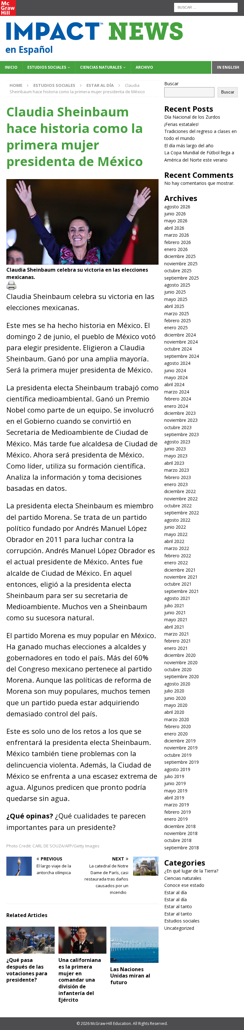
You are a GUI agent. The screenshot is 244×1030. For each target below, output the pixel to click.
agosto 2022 (177, 520)
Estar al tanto (178, 906)
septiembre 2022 (181, 513)
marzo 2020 (176, 719)
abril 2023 (174, 463)
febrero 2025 (177, 320)
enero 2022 (176, 563)
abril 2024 (174, 384)
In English (228, 67)
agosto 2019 (177, 769)
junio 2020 (175, 698)
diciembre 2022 (180, 491)
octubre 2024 (178, 349)
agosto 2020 (177, 684)
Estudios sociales (46, 67)
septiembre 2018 (181, 848)
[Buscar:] (206, 7)
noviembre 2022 (181, 499)
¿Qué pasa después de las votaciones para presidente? (26, 970)
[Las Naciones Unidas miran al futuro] (134, 945)
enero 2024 (176, 406)
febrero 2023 (177, 477)
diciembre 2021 (180, 570)
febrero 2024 (177, 399)
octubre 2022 (178, 506)
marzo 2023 (176, 470)
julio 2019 (174, 776)
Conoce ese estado (184, 885)
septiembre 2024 (181, 356)
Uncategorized (179, 928)
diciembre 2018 (180, 826)
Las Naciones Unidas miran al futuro (130, 976)
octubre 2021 (178, 584)
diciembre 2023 (180, 413)
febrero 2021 (177, 641)
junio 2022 (175, 527)
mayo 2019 (175, 791)
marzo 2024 (176, 392)
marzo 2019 (176, 805)
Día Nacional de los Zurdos (192, 117)
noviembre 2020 (181, 662)
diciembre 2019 (180, 741)
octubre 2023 (178, 427)
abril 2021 (174, 627)
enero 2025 (176, 327)
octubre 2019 (178, 755)
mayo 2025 (175, 299)
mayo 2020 (175, 705)
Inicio (11, 67)
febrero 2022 (177, 556)
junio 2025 (175, 292)
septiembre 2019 (181, 762)
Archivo (144, 67)
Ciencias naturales (101, 67)
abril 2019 (174, 798)
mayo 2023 (175, 456)
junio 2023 (175, 449)
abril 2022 (174, 541)
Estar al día (175, 892)
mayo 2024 (175, 377)
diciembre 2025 (180, 256)
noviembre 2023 (181, 420)
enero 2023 (176, 484)
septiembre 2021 (181, 591)
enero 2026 (176, 249)
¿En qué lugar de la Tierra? (191, 871)
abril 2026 (174, 228)
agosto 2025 (177, 285)
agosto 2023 (177, 442)
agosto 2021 (177, 598)
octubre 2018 (178, 840)
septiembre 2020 (181, 676)
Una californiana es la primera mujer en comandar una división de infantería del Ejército (79, 980)
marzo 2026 (176, 235)
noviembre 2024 (181, 342)
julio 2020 (174, 691)
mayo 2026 (175, 221)
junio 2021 (175, 612)
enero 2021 (176, 648)
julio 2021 (174, 605)
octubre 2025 (178, 271)
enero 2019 (176, 819)
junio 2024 (175, 370)
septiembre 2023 (181, 434)
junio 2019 (175, 783)
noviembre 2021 (181, 577)
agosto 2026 (177, 207)
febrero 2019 (177, 812)
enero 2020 (176, 734)
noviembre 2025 (181, 264)
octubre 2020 (178, 669)
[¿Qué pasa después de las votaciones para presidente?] (30, 940)
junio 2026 (175, 214)
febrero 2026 (177, 242)
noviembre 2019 (181, 748)
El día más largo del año (189, 146)
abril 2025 (174, 306)
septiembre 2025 (181, 278)
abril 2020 (174, 712)
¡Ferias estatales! (181, 124)
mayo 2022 (175, 534)
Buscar (171, 83)
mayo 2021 (175, 619)
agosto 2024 (177, 363)
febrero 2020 (177, 726)
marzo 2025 (176, 313)
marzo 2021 (176, 634)
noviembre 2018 (181, 833)
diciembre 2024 (180, 335)
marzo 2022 (176, 548)
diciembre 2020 (180, 655)
